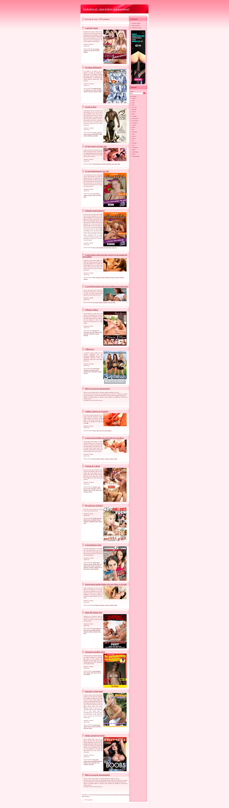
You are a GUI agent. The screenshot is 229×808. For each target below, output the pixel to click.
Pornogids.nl (89, 799)
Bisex (133, 105)
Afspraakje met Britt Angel (95, 652)
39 (87, 796)
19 (108, 794)
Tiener (133, 145)
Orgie (133, 134)
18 (107, 794)
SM (133, 140)
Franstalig (134, 116)
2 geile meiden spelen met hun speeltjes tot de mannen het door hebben (105, 256)
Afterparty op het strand (94, 691)
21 (111, 794)
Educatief (134, 109)
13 (100, 794)
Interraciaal (134, 122)
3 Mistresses (89, 349)
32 (126, 794)
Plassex (134, 138)
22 (112, 794)
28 (120, 794)
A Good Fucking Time (93, 545)
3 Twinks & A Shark (92, 466)
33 (127, 794)
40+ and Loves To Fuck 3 (94, 505)
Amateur (134, 98)
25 (116, 794)
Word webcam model (136, 27)
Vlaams (133, 154)
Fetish (133, 114)
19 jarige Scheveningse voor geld (97, 171)
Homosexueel (135, 120)
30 (123, 794)
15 (103, 794)
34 (128, 794)
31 (124, 794)
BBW (133, 102)
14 (101, 794)
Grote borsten (135, 118)
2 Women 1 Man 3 (91, 309)
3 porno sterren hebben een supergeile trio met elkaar (104, 438)
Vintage (133, 149)
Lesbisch (134, 125)
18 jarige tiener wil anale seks (96, 146)
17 (105, 794)
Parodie (133, 136)
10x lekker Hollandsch (93, 67)
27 (119, 794)
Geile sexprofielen (136, 25)
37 (85, 796)
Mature (133, 127)
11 (97, 794)
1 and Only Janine (91, 28)
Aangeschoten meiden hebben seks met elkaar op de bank (106, 584)
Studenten (134, 143)
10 (96, 794)
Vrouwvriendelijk (135, 156)
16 (104, 794)
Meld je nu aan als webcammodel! (97, 388)
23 (113, 794)
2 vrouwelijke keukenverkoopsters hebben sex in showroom (106, 286)
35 (82, 796)
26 (118, 794)
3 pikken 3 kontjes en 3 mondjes (96, 411)
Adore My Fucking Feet (93, 612)
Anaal (133, 100)
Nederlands (134, 131)
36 (83, 796)
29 (122, 794)
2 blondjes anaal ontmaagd (94, 210)
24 (115, 794)
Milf (133, 129)
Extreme (134, 111)
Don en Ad (134, 107)
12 (99, 794)
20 (109, 794)
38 (86, 796)
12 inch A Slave (90, 106)
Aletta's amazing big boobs (95, 735)
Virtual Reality (135, 152)
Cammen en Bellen (136, 23)
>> (89, 796)
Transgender (135, 147)
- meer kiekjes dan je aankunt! (106, 9)
